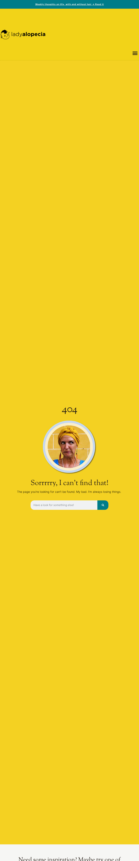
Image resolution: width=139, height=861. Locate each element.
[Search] (103, 505)
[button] (135, 53)
